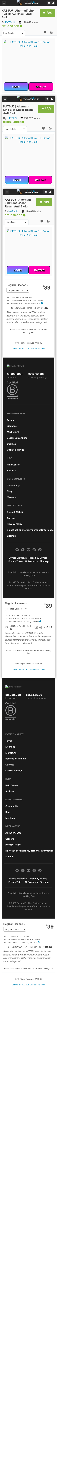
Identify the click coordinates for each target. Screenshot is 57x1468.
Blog (9, 491)
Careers (11, 518)
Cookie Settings (15, 449)
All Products (31, 561)
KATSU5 (10, 22)
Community (13, 485)
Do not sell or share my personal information (31, 530)
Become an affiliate (17, 437)
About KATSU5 (15, 512)
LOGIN (16, 86)
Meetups (11, 497)
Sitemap (11, 535)
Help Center (13, 464)
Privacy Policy (14, 524)
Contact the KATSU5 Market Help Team (28, 348)
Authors (11, 470)
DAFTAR (41, 86)
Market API (13, 432)
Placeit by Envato (38, 557)
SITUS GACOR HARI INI (29, 307)
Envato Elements (18, 557)
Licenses (12, 426)
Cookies (11, 443)
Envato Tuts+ (15, 561)
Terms (10, 420)
